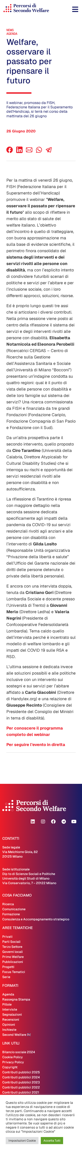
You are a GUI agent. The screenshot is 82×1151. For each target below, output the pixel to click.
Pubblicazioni (12, 962)
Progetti (8, 967)
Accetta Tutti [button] (52, 1141)
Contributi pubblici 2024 (21, 1077)
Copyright (10, 1067)
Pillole (7, 1004)
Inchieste (9, 1030)
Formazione (11, 914)
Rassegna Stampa (16, 999)
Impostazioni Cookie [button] (22, 1141)
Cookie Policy (12, 1057)
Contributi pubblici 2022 (21, 1087)
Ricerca (8, 904)
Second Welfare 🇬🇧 (16, 1035)
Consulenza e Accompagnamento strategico (35, 919)
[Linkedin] (32, 821)
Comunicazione (14, 909)
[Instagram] (43, 821)
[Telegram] (63, 821)
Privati (7, 937)
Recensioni (10, 1019)
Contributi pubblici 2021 (20, 1092)
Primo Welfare (13, 957)
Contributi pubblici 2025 (21, 1072)
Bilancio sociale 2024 (18, 1052)
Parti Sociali (11, 942)
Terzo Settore (12, 947)
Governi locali (12, 952)
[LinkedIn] (19, 152)
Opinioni (8, 1025)
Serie (6, 977)
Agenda (11, 34)
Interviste (9, 1009)
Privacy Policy (13, 1062)
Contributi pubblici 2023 (21, 1082)
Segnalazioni (12, 1014)
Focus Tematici (13, 972)
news (10, 30)
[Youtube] (73, 821)
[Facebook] (9, 152)
